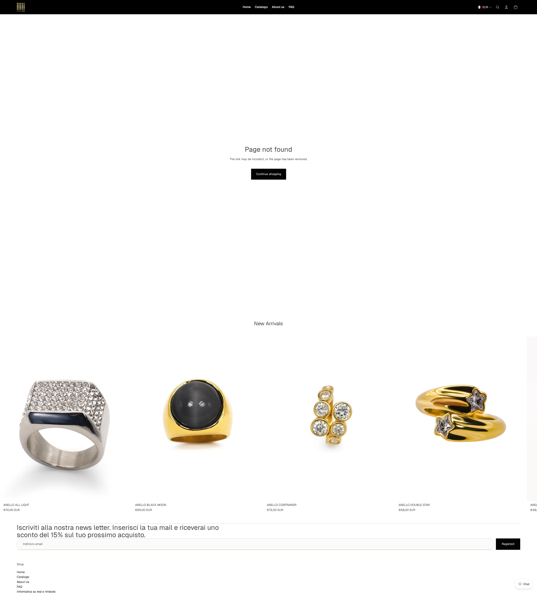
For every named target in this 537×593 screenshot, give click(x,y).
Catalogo (23, 577)
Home (21, 572)
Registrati (508, 544)
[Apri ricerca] (497, 7)
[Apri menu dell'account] (506, 7)
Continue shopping (268, 174)
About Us (23, 582)
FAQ (19, 587)
